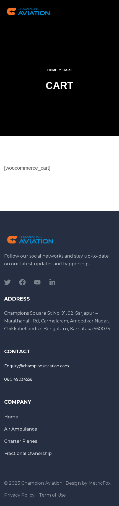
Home (52, 70)
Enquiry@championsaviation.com (36, 365)
